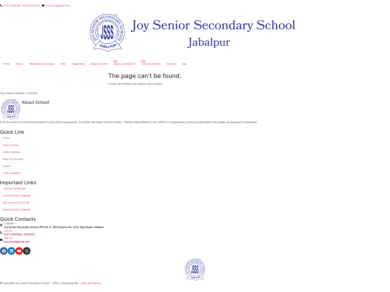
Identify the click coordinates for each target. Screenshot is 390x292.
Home (6, 63)
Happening (78, 63)
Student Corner (99, 63)
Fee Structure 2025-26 (16, 202)
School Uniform (151, 63)
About (19, 63)
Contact (171, 63)
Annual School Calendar (17, 195)
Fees (63, 63)
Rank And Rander (91, 283)
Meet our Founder (13, 159)
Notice (7, 166)
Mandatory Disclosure (41, 63)
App (184, 63)
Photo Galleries (12, 173)
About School (11, 145)
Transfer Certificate (14, 188)
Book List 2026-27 (125, 63)
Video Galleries (11, 152)
